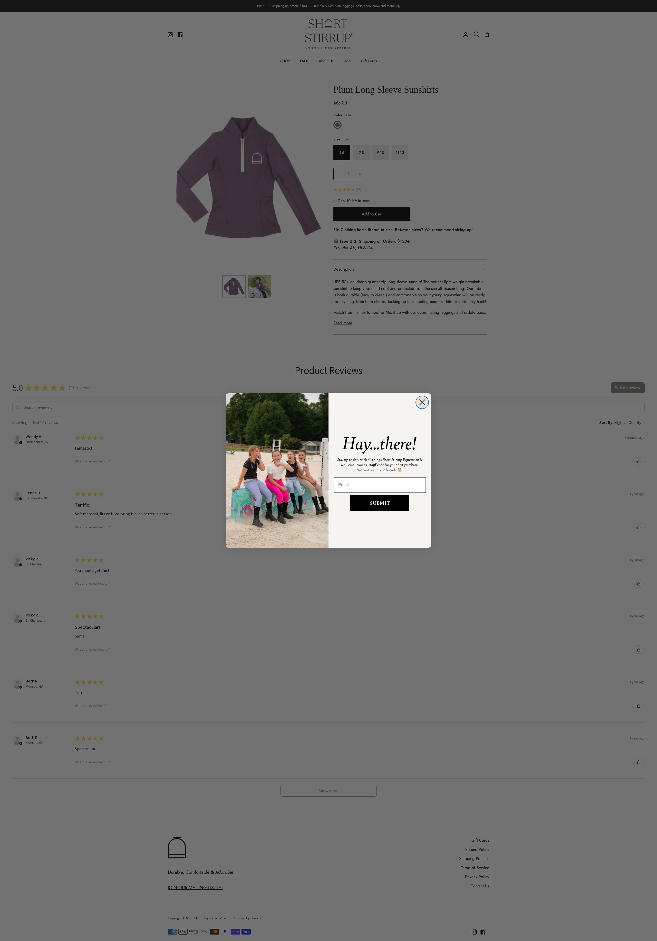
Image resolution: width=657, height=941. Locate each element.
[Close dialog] (422, 402)
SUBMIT (380, 502)
